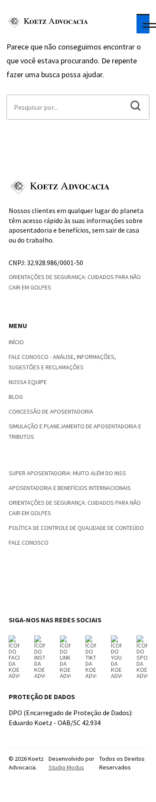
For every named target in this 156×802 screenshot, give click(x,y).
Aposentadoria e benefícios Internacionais (70, 488)
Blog (16, 397)
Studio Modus (66, 767)
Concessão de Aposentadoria (51, 411)
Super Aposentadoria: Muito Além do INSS (67, 473)
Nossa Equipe (28, 382)
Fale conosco (29, 542)
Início (16, 342)
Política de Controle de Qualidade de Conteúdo (76, 528)
